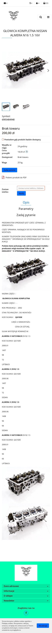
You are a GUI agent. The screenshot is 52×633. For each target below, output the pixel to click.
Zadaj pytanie (9, 170)
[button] (45, 3)
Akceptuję (43, 625)
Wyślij (21, 193)
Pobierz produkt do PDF (16, 177)
